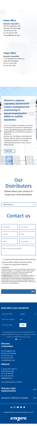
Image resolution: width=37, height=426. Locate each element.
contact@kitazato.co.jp (11, 35)
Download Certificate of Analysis (14, 398)
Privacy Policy (26, 278)
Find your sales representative (8, 389)
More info (8, 151)
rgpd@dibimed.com (6, 275)
